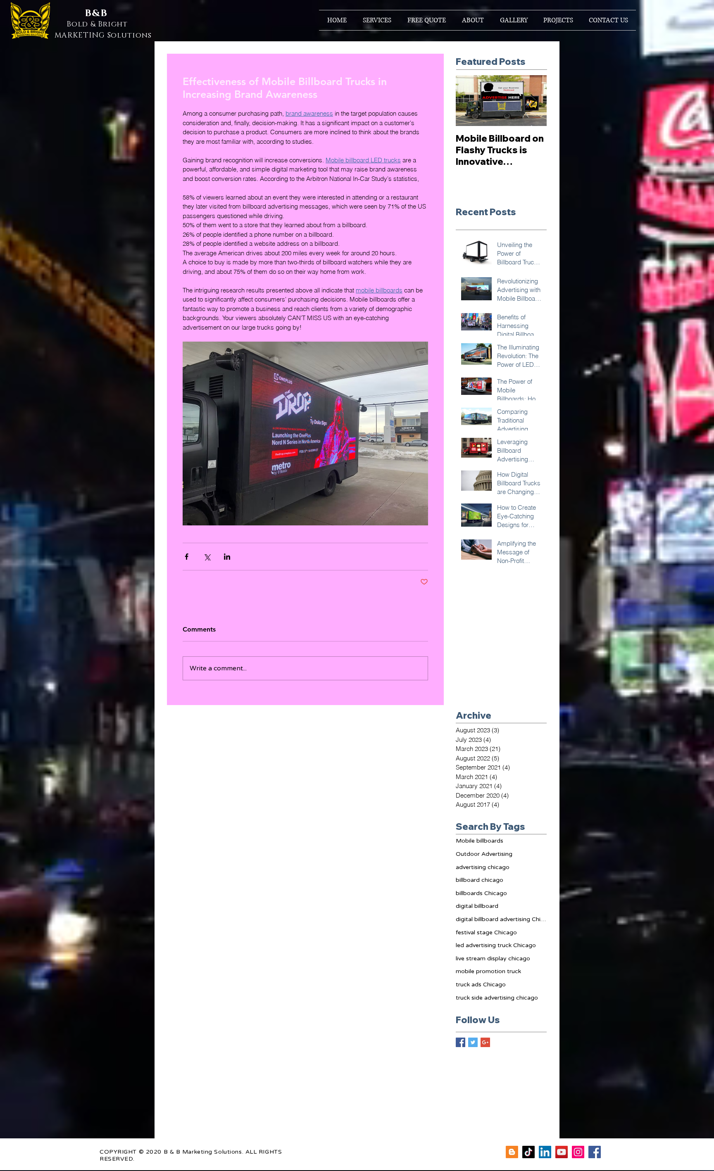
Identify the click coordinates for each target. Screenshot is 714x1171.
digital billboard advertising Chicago (501, 919)
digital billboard (477, 906)
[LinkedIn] (545, 1152)
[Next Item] (533, 100)
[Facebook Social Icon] (594, 1152)
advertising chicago (482, 867)
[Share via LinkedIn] (227, 557)
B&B (96, 13)
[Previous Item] (469, 100)
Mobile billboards (479, 840)
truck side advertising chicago (497, 997)
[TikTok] (528, 1152)
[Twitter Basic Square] (473, 1042)
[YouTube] (561, 1152)
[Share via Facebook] (186, 557)
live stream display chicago (493, 958)
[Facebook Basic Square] (460, 1042)
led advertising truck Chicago (496, 945)
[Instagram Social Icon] (578, 1152)
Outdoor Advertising (484, 853)
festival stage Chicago (486, 932)
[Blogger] (512, 1152)
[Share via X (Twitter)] (207, 557)
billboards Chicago (481, 893)
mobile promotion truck (488, 971)
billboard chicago (479, 880)
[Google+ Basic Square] (485, 1042)
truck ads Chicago (481, 984)
